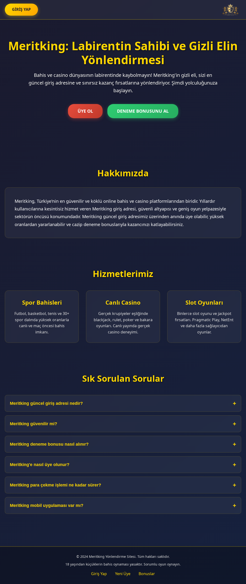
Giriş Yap (99, 573)
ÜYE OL (85, 111)
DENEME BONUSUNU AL (143, 111)
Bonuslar (147, 573)
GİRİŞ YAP (21, 9)
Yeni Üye (122, 573)
